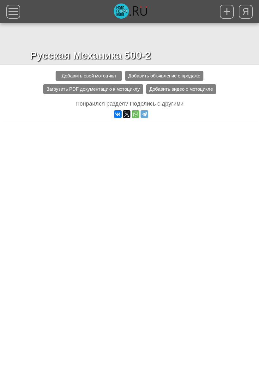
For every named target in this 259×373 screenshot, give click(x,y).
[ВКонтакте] (118, 114)
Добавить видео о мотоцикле (181, 89)
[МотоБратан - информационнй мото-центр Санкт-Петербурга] (130, 11)
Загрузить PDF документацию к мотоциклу (93, 89)
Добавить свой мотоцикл (89, 75)
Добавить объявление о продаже (164, 75)
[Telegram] (144, 114)
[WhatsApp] (135, 114)
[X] (126, 114)
